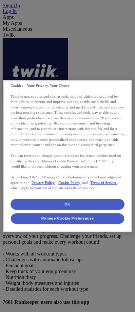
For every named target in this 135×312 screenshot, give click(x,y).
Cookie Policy (69, 183)
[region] (67, 156)
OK (67, 204)
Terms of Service (103, 183)
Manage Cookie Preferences (67, 219)
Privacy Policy (43, 183)
